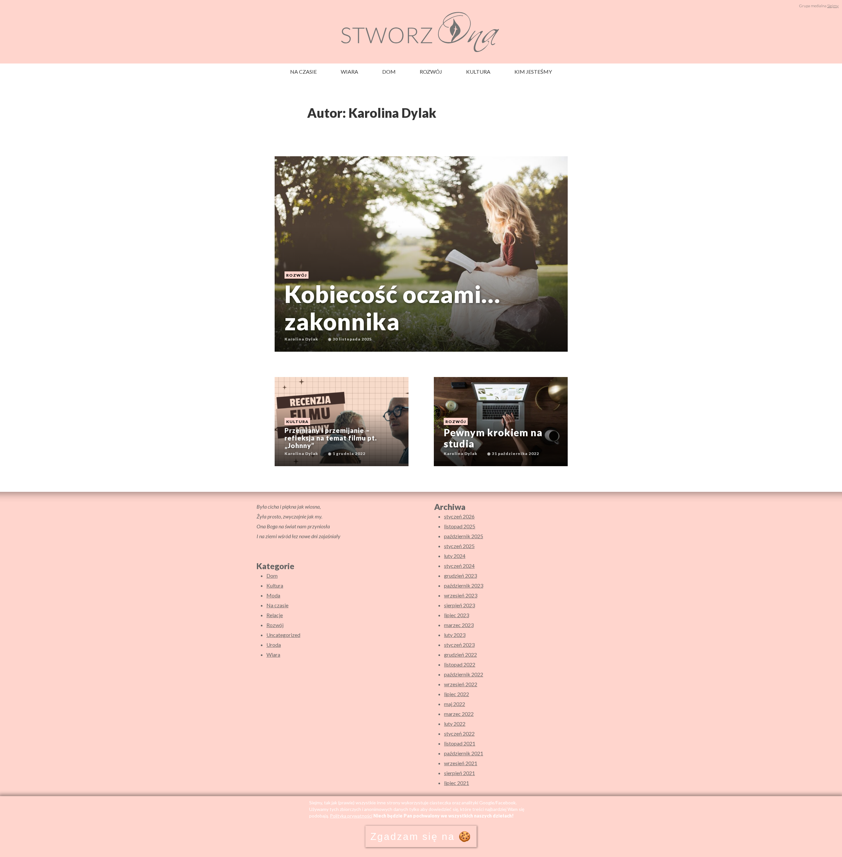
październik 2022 (463, 674)
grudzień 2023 (460, 575)
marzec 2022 (459, 714)
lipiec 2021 (456, 783)
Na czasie (303, 71)
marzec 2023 (459, 625)
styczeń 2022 (459, 733)
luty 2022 (454, 723)
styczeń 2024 (459, 566)
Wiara (349, 71)
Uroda (273, 645)
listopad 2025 (459, 526)
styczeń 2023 (459, 645)
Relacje (274, 615)
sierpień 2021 (459, 773)
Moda (273, 595)
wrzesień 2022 (460, 684)
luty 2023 (454, 635)
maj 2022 (454, 704)
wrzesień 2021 (460, 763)
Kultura (478, 71)
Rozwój (431, 71)
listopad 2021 (459, 743)
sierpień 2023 (459, 605)
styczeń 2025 (459, 546)
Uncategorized (283, 635)
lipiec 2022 (456, 694)
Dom (389, 71)
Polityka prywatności (351, 816)
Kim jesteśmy (533, 71)
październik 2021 (463, 753)
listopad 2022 (459, 664)
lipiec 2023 (456, 615)
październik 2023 (463, 585)
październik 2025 (463, 536)
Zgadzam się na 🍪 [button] (421, 836)
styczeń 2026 (459, 516)
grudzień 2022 (460, 654)
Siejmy (833, 5)
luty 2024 (454, 556)
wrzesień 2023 (460, 595)
